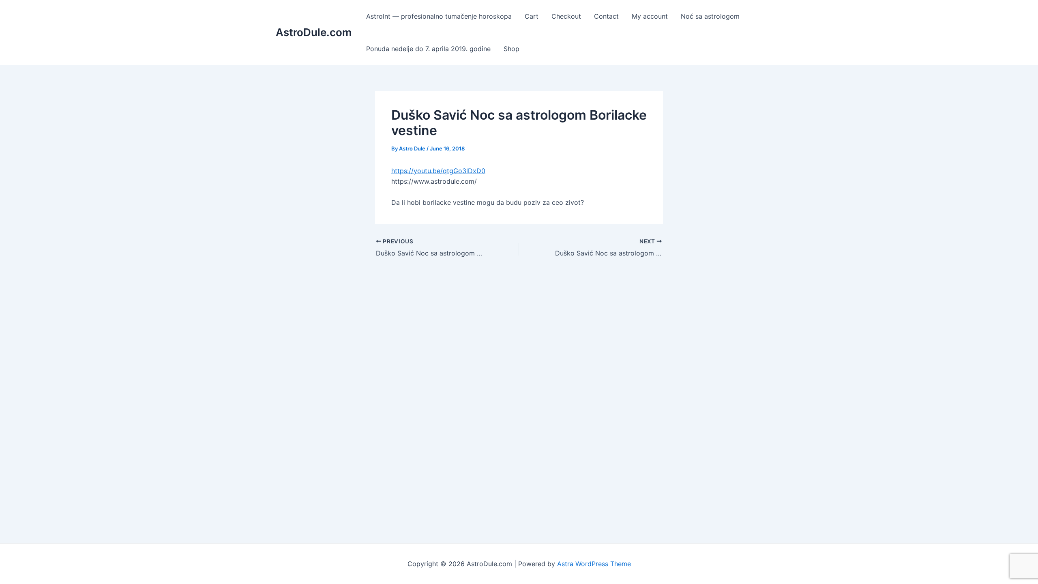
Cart (531, 16)
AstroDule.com (314, 32)
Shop (511, 49)
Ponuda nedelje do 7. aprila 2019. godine (428, 49)
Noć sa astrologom (710, 16)
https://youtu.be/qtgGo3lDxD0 (438, 171)
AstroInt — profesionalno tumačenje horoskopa (439, 16)
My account (650, 16)
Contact (606, 16)
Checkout (566, 16)
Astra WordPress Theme (594, 564)
